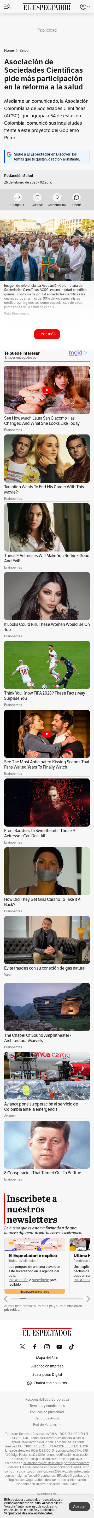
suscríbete (40, 1280)
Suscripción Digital (47, 1374)
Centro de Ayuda (47, 1418)
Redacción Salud (18, 176)
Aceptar (79, 1506)
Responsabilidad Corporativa (47, 1399)
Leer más (47, 334)
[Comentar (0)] (57, 197)
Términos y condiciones (47, 1406)
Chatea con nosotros (50, 1382)
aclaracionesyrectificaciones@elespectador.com (56, 1463)
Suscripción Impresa (47, 1366)
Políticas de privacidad (47, 1412)
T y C (50, 1306)
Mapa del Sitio (47, 1357)
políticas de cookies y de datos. (31, 1513)
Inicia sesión (18, 1280)
